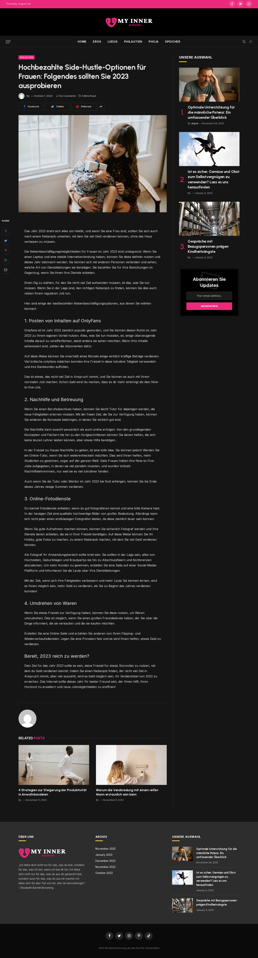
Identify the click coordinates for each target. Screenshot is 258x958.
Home (82, 41)
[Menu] (8, 41)
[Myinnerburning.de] (129, 22)
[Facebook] (5, 231)
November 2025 (105, 848)
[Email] (5, 269)
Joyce (194, 123)
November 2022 (105, 866)
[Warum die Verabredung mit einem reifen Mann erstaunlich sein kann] (131, 765)
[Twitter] (5, 240)
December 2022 (105, 860)
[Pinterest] (5, 250)
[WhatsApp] (5, 260)
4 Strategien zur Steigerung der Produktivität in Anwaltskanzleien (53, 792)
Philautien (133, 41)
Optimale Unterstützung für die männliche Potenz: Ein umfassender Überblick (211, 112)
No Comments (67, 95)
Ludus (113, 41)
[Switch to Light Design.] (250, 41)
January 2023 (103, 854)
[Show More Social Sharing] (100, 106)
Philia (154, 41)
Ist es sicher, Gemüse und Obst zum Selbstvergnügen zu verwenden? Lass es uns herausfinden (213, 179)
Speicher (172, 41)
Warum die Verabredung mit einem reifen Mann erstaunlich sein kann (127, 792)
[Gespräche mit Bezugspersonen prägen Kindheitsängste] (209, 219)
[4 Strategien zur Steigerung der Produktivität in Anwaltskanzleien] (54, 765)
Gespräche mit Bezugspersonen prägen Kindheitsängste (208, 246)
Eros (97, 41)
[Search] (244, 41)
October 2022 (104, 872)
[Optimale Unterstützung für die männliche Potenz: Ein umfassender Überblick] (209, 85)
